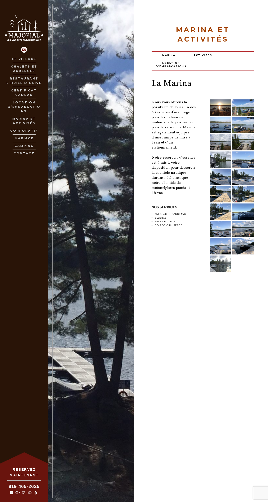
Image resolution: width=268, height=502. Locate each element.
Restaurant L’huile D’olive (23, 81)
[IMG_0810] (221, 194)
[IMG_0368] (221, 107)
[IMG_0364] (221, 125)
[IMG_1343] (243, 125)
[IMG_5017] (243, 211)
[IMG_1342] (243, 107)
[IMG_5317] (243, 177)
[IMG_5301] (243, 229)
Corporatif (24, 131)
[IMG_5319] (243, 159)
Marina (168, 55)
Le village (24, 59)
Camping (24, 146)
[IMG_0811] (243, 194)
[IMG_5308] (221, 264)
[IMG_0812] (221, 211)
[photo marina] (221, 159)
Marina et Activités (24, 121)
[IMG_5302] (221, 246)
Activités (203, 55)
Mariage (24, 138)
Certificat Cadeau (24, 93)
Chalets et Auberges (24, 69)
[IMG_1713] (221, 142)
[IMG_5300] (221, 229)
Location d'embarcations (171, 64)
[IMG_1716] (243, 142)
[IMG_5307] (243, 246)
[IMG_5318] (221, 177)
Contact (24, 153)
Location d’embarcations (24, 106)
